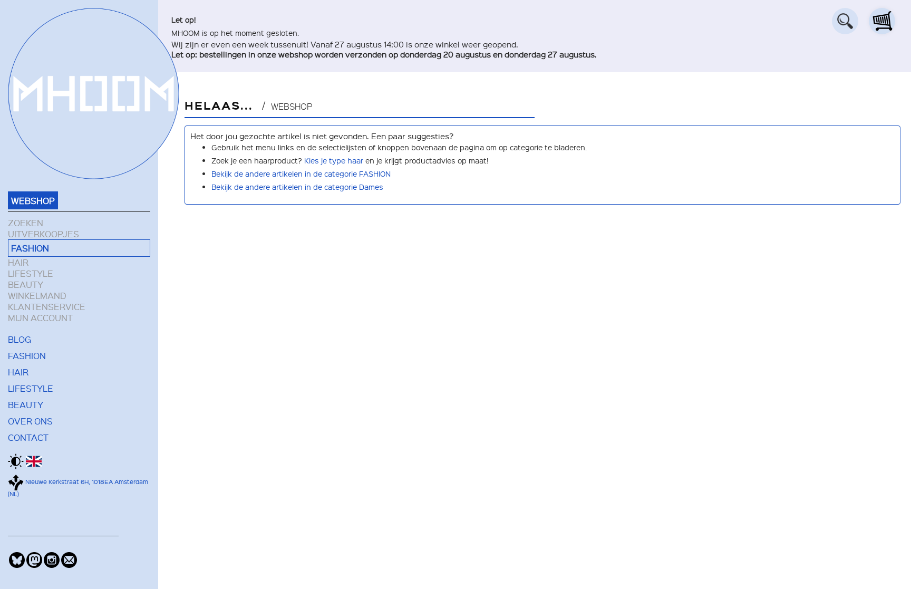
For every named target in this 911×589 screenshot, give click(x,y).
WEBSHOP (33, 200)
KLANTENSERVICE (46, 306)
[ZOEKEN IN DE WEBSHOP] (845, 21)
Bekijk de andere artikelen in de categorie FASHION (301, 173)
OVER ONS (30, 421)
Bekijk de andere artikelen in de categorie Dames (297, 186)
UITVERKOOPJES (43, 233)
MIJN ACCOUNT (40, 317)
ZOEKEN (25, 222)
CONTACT (28, 437)
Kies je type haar (333, 160)
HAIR (18, 262)
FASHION (30, 248)
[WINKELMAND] (882, 21)
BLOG (19, 339)
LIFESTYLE (30, 273)
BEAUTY (25, 284)
